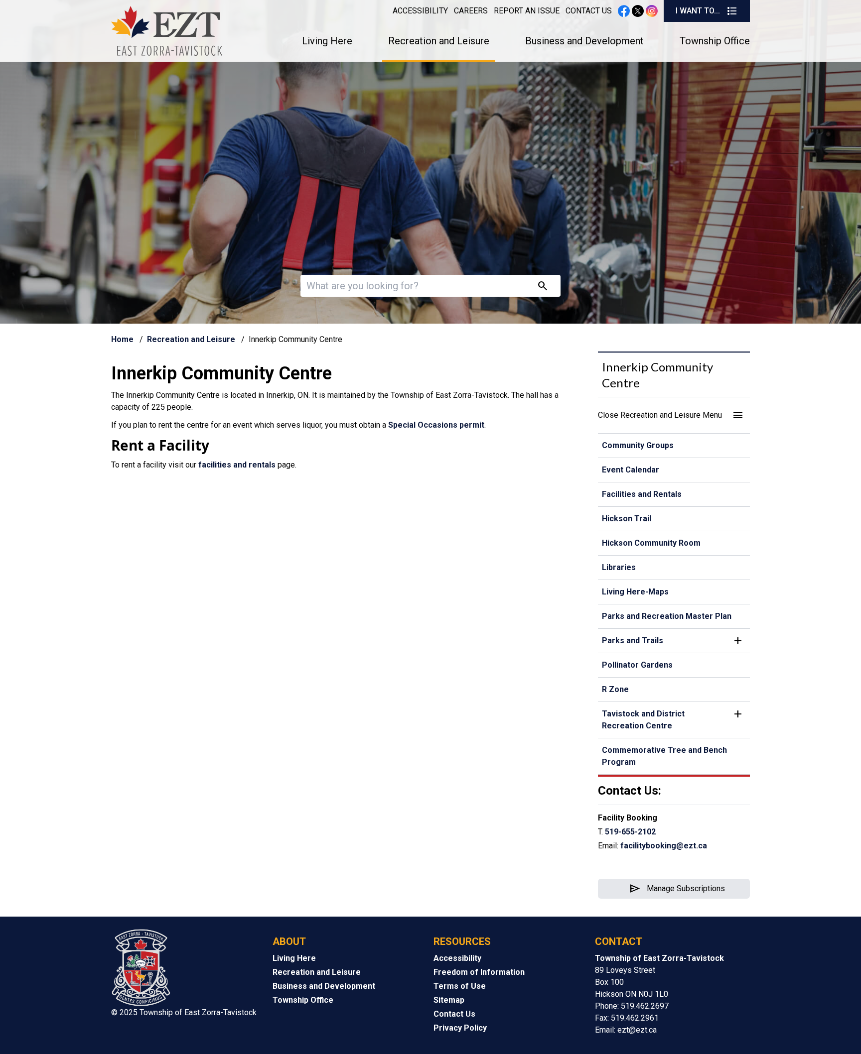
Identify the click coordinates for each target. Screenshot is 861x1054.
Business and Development (584, 41)
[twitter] (638, 11)
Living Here (327, 41)
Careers (471, 10)
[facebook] (624, 11)
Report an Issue (527, 10)
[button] (674, 415)
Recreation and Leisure (438, 41)
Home (122, 339)
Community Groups (638, 445)
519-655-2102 (630, 831)
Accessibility (420, 10)
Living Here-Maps (635, 591)
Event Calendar (630, 469)
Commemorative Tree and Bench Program (664, 756)
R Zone (615, 689)
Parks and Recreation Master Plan (666, 616)
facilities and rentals (238, 464)
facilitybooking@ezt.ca (663, 845)
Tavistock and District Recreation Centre (643, 719)
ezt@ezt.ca (637, 1030)
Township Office (715, 41)
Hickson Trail (626, 518)
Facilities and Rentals (642, 494)
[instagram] (652, 11)
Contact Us (589, 10)
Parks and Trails (632, 640)
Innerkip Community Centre (657, 374)
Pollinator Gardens (637, 665)
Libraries (619, 567)
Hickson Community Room (651, 543)
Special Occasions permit (436, 425)
